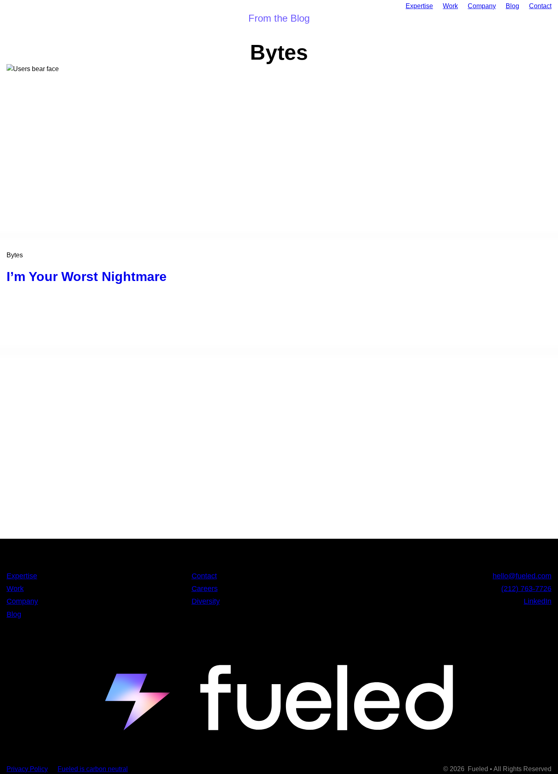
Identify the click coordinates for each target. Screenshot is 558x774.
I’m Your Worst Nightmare (87, 277)
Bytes (15, 255)
